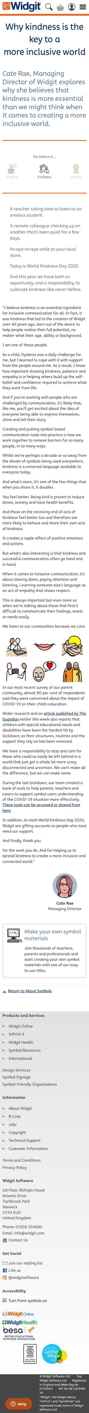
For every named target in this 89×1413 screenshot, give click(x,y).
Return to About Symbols (30, 991)
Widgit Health (21, 1042)
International (20, 1058)
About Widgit (20, 1108)
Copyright (17, 1132)
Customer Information (28, 1148)
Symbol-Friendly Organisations (29, 1084)
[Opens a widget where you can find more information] (18, 1404)
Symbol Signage (16, 1077)
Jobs (13, 1124)
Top (79, 1376)
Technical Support (25, 1140)
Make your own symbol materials (52, 950)
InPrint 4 (16, 1034)
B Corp (15, 1116)
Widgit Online (21, 1026)
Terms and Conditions (21, 1160)
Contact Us (17, 1240)
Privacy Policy (14, 1167)
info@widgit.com (29, 1233)
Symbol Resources (25, 1050)
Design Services (16, 1070)
